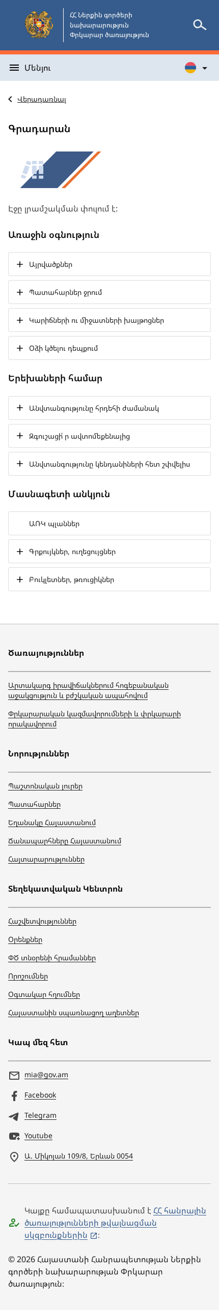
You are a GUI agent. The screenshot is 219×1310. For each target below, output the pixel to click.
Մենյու (37, 67)
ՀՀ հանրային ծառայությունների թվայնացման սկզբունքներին (115, 1222)
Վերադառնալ (41, 99)
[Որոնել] (199, 25)
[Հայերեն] (196, 67)
